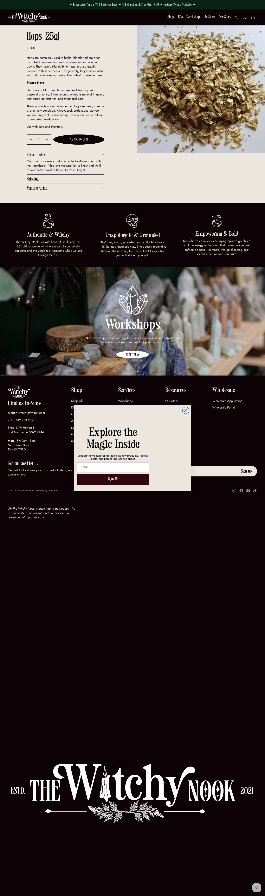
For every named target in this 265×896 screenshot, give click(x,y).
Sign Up (113, 479)
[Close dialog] (185, 410)
